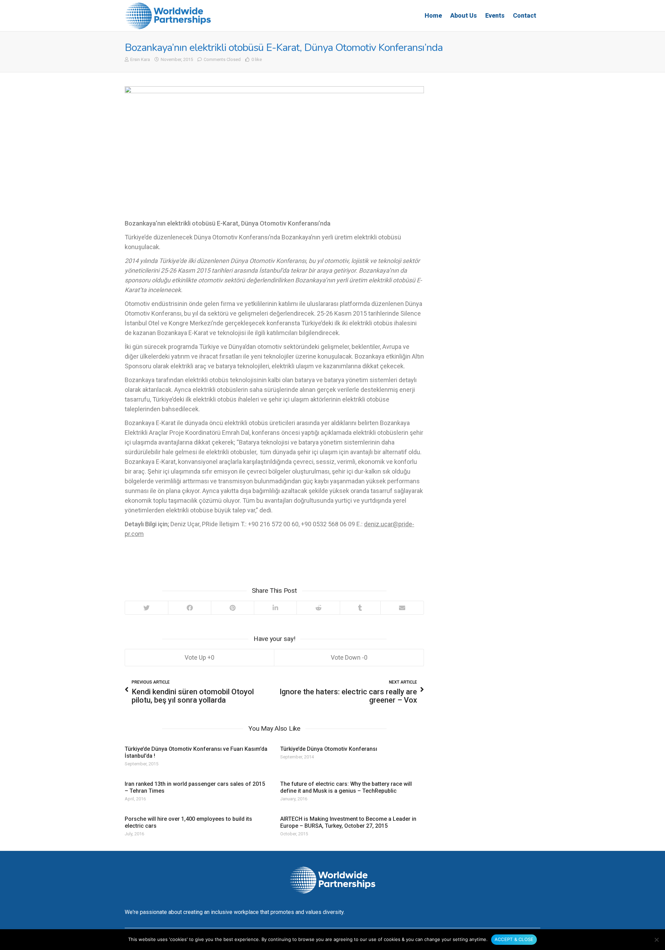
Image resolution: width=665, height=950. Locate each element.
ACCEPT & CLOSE (514, 939)
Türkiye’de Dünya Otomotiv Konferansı (328, 749)
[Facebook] (189, 607)
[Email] (402, 607)
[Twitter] (146, 607)
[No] (656, 939)
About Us (463, 15)
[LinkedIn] (275, 607)
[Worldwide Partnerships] (168, 16)
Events (495, 15)
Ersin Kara (140, 59)
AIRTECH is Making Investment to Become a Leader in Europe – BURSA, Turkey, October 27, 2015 (348, 822)
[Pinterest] (232, 607)
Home (433, 15)
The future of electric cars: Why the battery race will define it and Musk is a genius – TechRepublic (346, 787)
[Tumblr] (360, 607)
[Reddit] (318, 607)
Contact (524, 15)
